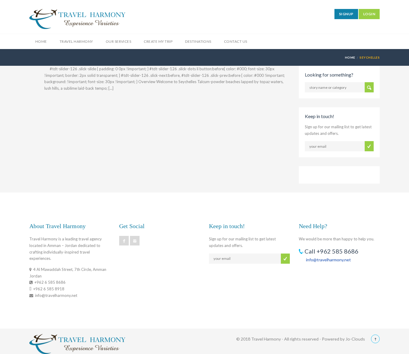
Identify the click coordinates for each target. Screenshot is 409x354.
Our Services (118, 41)
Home (41, 41)
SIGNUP (346, 14)
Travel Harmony (76, 41)
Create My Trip (158, 41)
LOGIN (369, 14)
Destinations (198, 41)
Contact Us (235, 41)
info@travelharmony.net (328, 259)
